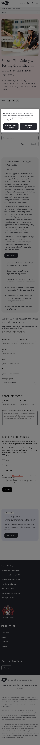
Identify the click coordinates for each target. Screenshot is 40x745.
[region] (20, 121)
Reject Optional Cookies (11, 126)
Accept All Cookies (28, 126)
